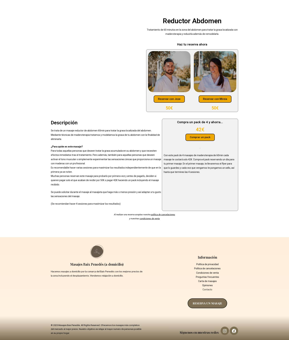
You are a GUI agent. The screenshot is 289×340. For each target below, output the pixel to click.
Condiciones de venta (207, 272)
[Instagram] (225, 331)
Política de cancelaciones (207, 268)
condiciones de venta (150, 218)
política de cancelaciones (163, 214)
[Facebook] (234, 331)
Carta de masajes (207, 281)
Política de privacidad (207, 264)
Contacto (207, 289)
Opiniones (207, 285)
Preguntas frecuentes (207, 277)
